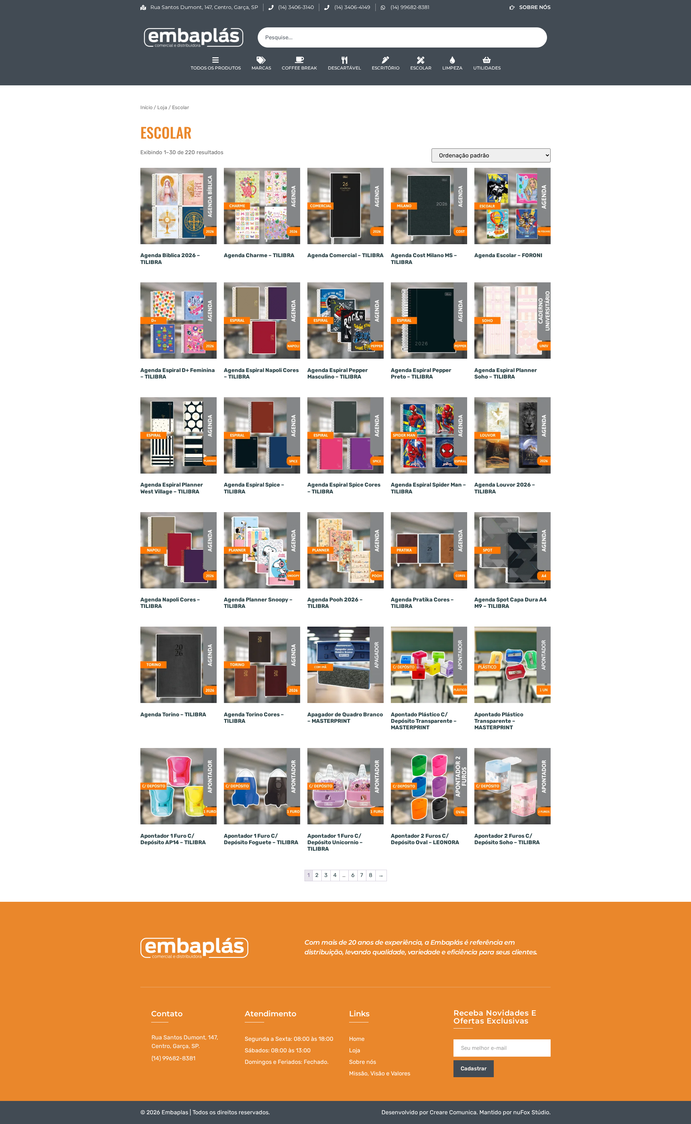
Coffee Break (299, 68)
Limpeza (452, 68)
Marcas (261, 68)
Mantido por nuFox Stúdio (514, 1112)
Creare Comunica (453, 1112)
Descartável (344, 68)
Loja (162, 107)
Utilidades (487, 68)
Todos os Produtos (216, 68)
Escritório (385, 68)
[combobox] (402, 37)
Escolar (421, 68)
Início (146, 107)
